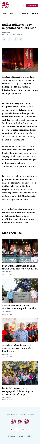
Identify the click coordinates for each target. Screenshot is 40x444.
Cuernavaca (24, 13)
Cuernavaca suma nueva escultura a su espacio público (19, 307)
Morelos (13, 13)
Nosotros (11, 436)
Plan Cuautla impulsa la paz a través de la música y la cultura (20, 267)
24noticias (6, 32)
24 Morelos (6, 354)
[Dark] (24, 5)
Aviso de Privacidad (24, 436)
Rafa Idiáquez (7, 272)
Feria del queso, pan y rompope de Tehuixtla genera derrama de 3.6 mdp (19, 391)
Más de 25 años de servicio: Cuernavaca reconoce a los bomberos (17, 348)
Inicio (4, 13)
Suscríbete (32, 5)
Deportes (36, 13)
